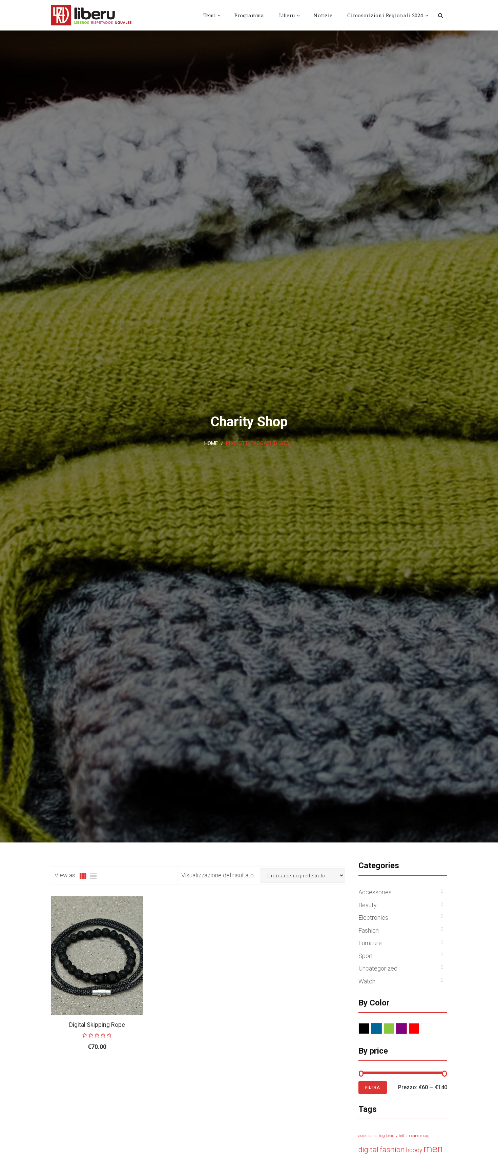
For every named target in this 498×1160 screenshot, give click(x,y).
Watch (366, 981)
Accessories (375, 892)
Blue (381, 1028)
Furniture (370, 943)
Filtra (372, 1087)
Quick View (136, 1069)
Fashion (368, 930)
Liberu (287, 15)
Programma (249, 15)
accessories (367, 1136)
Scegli (81, 1068)
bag (382, 1136)
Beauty (367, 905)
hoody (414, 1150)
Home (211, 443)
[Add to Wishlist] (120, 1069)
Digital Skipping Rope (97, 1024)
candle (416, 1136)
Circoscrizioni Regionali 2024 (385, 15)
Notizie (322, 15)
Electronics (373, 917)
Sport (365, 955)
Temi (209, 15)
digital (368, 1149)
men (433, 1149)
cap (426, 1136)
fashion (392, 1149)
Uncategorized (377, 968)
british (404, 1136)
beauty (391, 1136)
